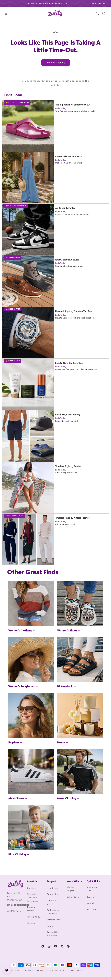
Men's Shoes (16, 798)
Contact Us (52, 894)
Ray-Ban (13, 742)
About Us (32, 881)
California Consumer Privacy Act (32, 897)
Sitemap (31, 923)
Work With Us (74, 881)
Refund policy (29, 970)
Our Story (32, 888)
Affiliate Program (71, 889)
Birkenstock (65, 686)
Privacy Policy (33, 917)
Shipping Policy (54, 920)
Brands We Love (92, 889)
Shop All (91, 903)
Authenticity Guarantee (53, 911)
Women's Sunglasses (21, 686)
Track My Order (51, 902)
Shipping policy (75, 970)
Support (51, 881)
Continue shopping (55, 62)
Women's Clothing (20, 630)
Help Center (53, 888)
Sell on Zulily (73, 897)
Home (61, 742)
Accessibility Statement (53, 934)
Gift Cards (91, 909)
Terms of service (59, 970)
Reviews (90, 897)
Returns (50, 926)
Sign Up (101, 3)
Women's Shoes (67, 630)
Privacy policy (43, 970)
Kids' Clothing (17, 854)
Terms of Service (31, 909)
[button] (6, 13)
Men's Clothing (66, 798)
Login (93, 3)
